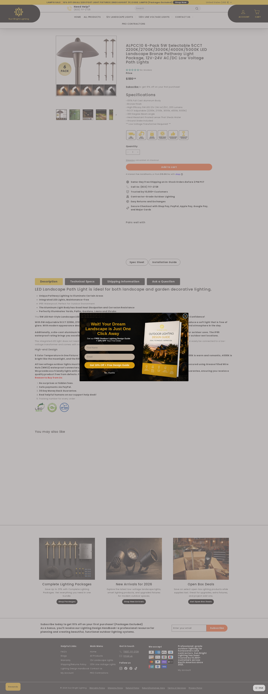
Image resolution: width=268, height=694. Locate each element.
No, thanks (109, 373)
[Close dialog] (185, 316)
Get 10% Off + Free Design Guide (109, 365)
